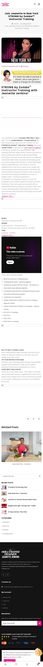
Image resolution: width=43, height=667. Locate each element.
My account (6, 597)
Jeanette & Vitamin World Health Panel (22, 500)
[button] (39, 4)
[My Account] (27, 664)
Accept (9, 661)
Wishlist (5, 608)
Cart (4, 604)
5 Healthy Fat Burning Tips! (17, 487)
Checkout (6, 601)
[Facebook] (3, 574)
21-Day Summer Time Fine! (17, 512)
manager (25, 66)
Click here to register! (32, 148)
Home (16, 24)
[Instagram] (7, 574)
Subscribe (39, 623)
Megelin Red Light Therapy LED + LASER (22, 506)
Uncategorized (25, 24)
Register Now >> (8, 196)
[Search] (39, 476)
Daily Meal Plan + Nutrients (21, 464)
